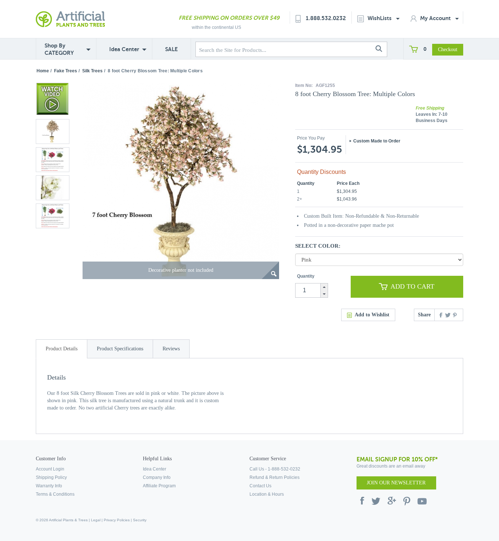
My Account (436, 18)
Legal (95, 520)
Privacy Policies (117, 520)
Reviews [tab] (171, 348)
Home (43, 70)
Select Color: (317, 246)
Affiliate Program (159, 485)
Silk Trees (92, 70)
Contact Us (260, 485)
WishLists (380, 18)
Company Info (157, 477)
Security (139, 520)
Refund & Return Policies (275, 477)
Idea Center (124, 49)
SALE (171, 49)
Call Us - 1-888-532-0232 (275, 469)
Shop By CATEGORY (59, 49)
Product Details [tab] (61, 348)
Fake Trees (65, 70)
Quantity (306, 276)
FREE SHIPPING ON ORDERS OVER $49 (229, 18)
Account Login (50, 469)
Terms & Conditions (55, 494)
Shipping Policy (51, 477)
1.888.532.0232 (326, 18)
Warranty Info (49, 485)
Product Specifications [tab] (120, 348)
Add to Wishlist (372, 314)
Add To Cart (412, 286)
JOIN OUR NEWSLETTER (396, 482)
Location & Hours (267, 494)
